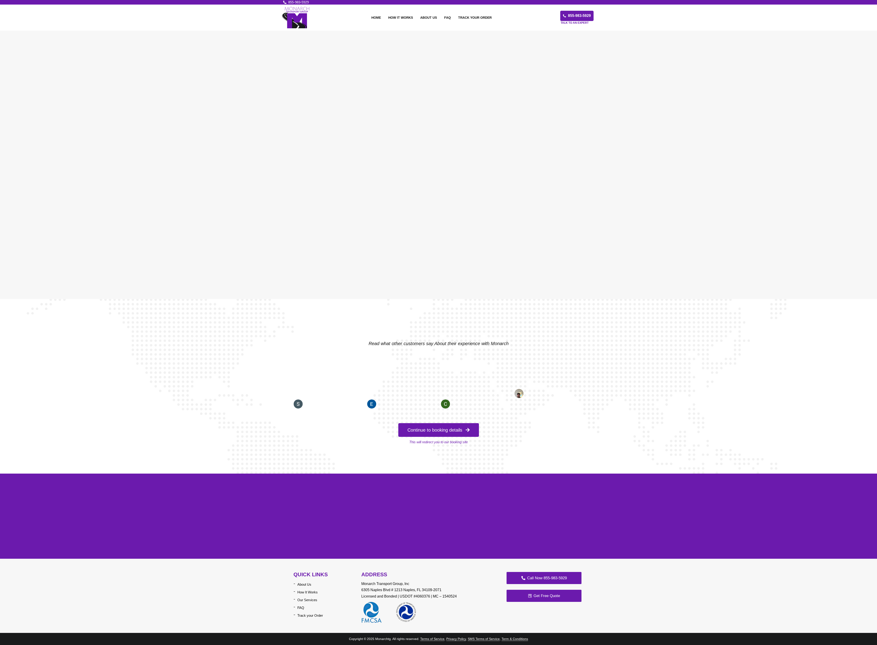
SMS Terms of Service (484, 639)
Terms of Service (432, 639)
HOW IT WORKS (400, 17)
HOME (376, 17)
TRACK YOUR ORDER (475, 17)
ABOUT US (428, 17)
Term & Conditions (515, 639)
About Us (304, 584)
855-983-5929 (298, 2)
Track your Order (310, 615)
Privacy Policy (456, 639)
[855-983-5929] (284, 2)
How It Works (307, 592)
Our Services (307, 600)
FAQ (447, 17)
